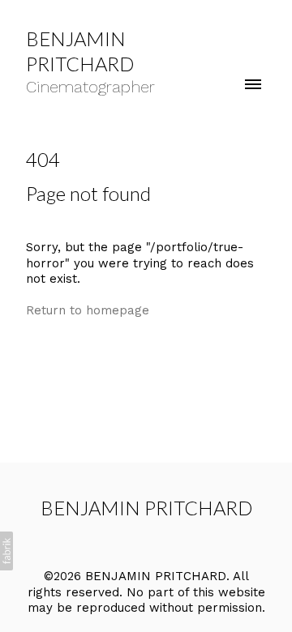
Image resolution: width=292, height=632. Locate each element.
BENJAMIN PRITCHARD (146, 507)
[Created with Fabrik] (6, 551)
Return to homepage (87, 310)
